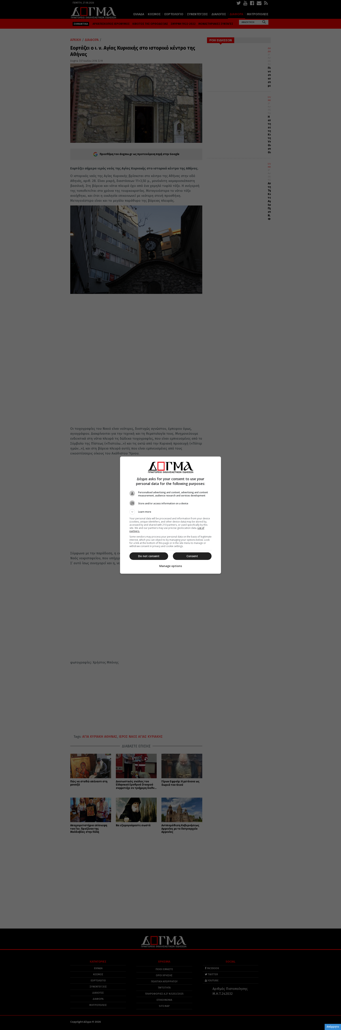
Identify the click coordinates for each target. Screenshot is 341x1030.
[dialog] (170, 515)
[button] (170, 512)
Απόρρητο (333, 1026)
